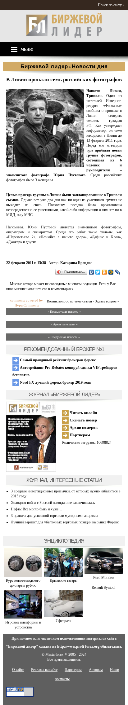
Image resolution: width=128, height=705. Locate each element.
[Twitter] (98, 272)
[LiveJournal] (117, 272)
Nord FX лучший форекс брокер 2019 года (55, 382)
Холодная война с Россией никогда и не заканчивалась (53, 502)
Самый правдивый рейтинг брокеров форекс (57, 360)
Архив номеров (83, 427)
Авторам (96, 670)
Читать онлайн (83, 412)
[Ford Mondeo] (104, 573)
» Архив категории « (64, 324)
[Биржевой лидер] (64, 36)
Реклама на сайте (44, 670)
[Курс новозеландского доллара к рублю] (23, 575)
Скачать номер (83, 420)
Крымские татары (63, 580)
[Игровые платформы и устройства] (23, 617)
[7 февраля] (63, 616)
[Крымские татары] (63, 575)
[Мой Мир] (111, 272)
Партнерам (79, 435)
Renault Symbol (103, 587)
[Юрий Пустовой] (45, 166)
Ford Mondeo (103, 577)
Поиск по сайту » (111, 5)
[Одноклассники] (104, 272)
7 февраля (63, 621)
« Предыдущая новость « (64, 311)
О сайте (18, 670)
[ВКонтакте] (91, 272)
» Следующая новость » (64, 337)
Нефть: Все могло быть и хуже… (36, 509)
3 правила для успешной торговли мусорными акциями (54, 515)
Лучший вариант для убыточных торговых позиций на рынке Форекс (65, 522)
